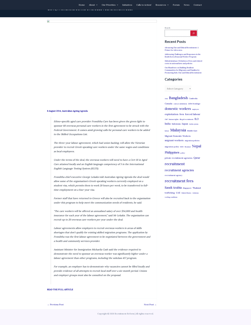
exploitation (171, 114)
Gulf (166, 119)
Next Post (150, 304)
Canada (168, 103)
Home (82, 5)
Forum (176, 5)
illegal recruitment (186, 119)
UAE (178, 192)
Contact (198, 5)
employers (195, 109)
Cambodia (193, 98)
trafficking (170, 193)
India (168, 123)
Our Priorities (109, 5)
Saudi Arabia (173, 187)
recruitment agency (173, 175)
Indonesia (176, 124)
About (92, 5)
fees (181, 114)
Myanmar (188, 147)
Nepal (196, 146)
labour (167, 131)
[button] (96, 5)
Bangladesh (178, 98)
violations (195, 193)
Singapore (187, 188)
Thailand (197, 188)
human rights (174, 119)
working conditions (171, 197)
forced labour (192, 114)
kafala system (193, 124)
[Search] (193, 33)
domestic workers (178, 109)
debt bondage (194, 103)
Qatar (196, 157)
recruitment (175, 164)
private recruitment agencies (178, 158)
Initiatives (127, 5)
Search (167, 28)
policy (183, 153)
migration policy (172, 147)
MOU (182, 147)
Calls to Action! (143, 5)
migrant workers (174, 140)
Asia (166, 98)
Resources (161, 5)
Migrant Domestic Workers (177, 136)
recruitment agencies (179, 170)
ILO (197, 119)
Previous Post (55, 304)
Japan (185, 123)
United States (186, 193)
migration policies (192, 140)
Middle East (192, 131)
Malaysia (178, 129)
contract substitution (180, 104)
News (186, 5)
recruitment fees (179, 180)
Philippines (172, 152)
